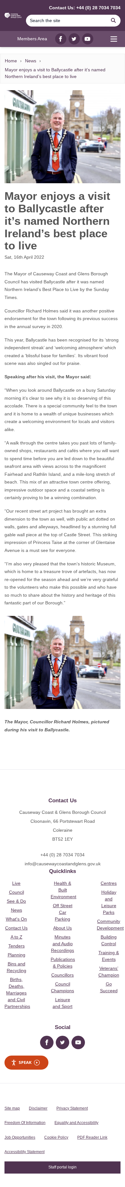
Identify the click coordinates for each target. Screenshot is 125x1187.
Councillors (62, 975)
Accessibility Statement (24, 1152)
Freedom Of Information (25, 1122)
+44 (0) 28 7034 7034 (62, 854)
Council (16, 892)
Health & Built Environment (63, 890)
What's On (16, 919)
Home (11, 60)
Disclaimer (38, 1108)
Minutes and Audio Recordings (62, 943)
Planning (16, 954)
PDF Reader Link (92, 1137)
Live (16, 883)
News (30, 60)
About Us (62, 928)
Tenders (16, 945)
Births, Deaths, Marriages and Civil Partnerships (17, 993)
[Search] (113, 21)
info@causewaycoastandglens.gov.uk (63, 863)
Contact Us (16, 928)
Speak (25, 1062)
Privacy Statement (72, 1108)
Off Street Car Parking (62, 912)
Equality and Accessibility (76, 1122)
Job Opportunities (19, 1137)
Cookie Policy (56, 1137)
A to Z (16, 936)
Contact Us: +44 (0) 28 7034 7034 (85, 7)
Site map (12, 1108)
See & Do (16, 901)
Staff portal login (62, 1167)
